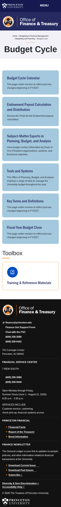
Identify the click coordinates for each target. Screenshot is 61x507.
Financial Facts (16, 427)
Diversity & (19, 483)
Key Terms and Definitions (25, 200)
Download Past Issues (20, 470)
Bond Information (18, 436)
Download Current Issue (22, 465)
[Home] (30, 23)
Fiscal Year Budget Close (24, 227)
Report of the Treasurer (21, 432)
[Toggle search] (57, 5)
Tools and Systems (20, 170)
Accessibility (12, 487)
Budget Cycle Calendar (23, 77)
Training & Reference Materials (29, 282)
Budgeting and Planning (25, 39)
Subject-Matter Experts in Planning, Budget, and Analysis (29, 138)
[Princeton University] (14, 6)
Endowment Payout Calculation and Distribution (29, 107)
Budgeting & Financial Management (34, 36)
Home (15, 36)
